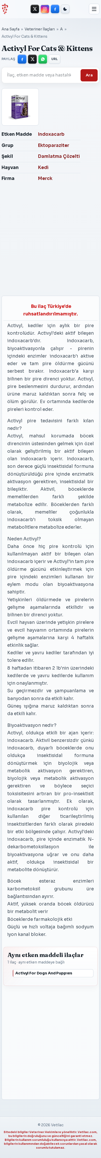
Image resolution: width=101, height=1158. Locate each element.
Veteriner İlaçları (40, 29)
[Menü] (94, 9)
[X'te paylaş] (32, 59)
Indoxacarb (51, 134)
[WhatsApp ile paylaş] (42, 59)
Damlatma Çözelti (59, 156)
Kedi (43, 167)
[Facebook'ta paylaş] (22, 59)
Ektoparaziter (53, 145)
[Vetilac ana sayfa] (5, 9)
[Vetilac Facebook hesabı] (55, 9)
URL (54, 59)
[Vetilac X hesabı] (35, 9)
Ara (89, 75)
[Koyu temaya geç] (65, 9)
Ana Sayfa (10, 29)
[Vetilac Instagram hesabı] (45, 9)
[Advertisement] (49, 240)
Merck (45, 178)
